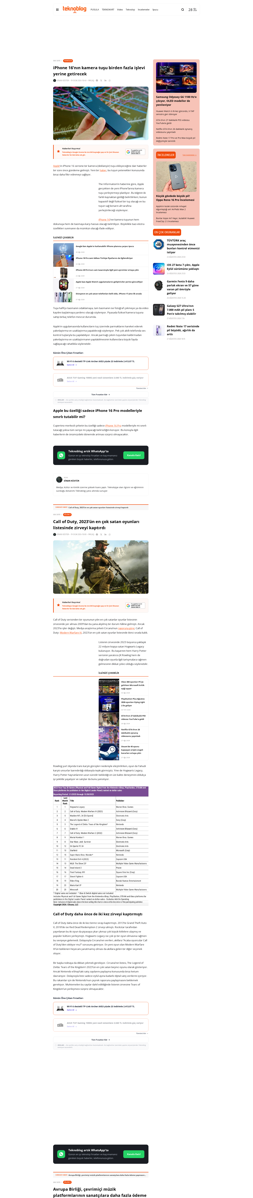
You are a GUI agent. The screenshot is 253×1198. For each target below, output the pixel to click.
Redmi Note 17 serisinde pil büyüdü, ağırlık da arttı (183, 330)
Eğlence (67, 514)
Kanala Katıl (134, 455)
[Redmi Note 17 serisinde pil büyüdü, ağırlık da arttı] (159, 330)
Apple (56, 166)
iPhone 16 (104, 219)
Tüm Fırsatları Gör (99, 394)
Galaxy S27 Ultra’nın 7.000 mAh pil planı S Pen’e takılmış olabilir (181, 309)
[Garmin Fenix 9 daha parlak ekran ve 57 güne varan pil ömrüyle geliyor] (159, 285)
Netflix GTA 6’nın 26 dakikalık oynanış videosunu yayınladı (174, 130)
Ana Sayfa (56, 61)
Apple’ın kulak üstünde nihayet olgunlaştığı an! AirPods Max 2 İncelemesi (171, 209)
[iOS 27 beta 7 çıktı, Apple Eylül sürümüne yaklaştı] (159, 269)
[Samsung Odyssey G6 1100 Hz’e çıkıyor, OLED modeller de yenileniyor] (176, 77)
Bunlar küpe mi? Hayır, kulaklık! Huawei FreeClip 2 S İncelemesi (175, 220)
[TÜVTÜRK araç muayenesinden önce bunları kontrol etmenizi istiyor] (159, 244)
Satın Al (70, 365)
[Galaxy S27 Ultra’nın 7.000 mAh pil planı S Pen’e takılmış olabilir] (159, 310)
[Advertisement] (100, 1073)
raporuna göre (126, 628)
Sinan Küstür (63, 80)
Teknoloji (68, 61)
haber (103, 170)
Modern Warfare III (71, 632)
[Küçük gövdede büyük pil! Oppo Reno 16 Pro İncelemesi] (176, 176)
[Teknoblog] (74, 9)
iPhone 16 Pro (113, 425)
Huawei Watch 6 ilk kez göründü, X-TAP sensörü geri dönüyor (175, 113)
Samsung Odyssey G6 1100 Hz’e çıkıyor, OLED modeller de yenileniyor (176, 101)
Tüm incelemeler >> (190, 155)
